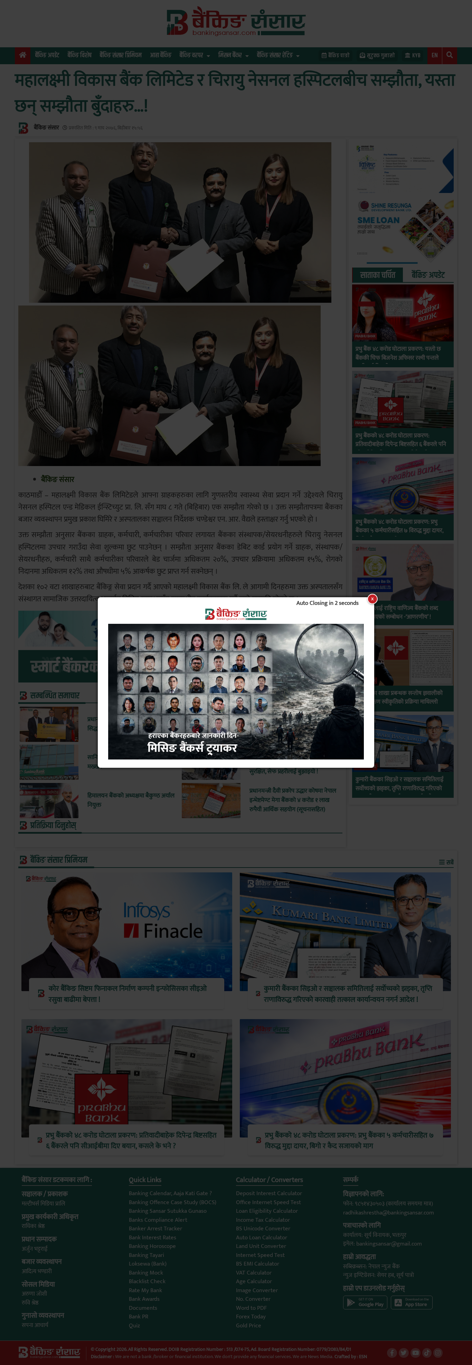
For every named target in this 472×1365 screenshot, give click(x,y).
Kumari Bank (365, 766)
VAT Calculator (254, 1273)
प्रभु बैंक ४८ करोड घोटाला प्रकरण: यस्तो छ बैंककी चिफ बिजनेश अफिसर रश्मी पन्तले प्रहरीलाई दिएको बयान (398, 358)
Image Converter (257, 1290)
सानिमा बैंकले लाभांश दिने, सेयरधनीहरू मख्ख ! (129, 762)
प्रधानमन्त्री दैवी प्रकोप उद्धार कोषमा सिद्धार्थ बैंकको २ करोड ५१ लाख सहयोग (129, 724)
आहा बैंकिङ (160, 55)
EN (435, 55)
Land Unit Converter (261, 1246)
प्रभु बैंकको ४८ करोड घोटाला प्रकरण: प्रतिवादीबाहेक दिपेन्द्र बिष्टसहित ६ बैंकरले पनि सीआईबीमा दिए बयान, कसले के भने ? (401, 444)
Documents (143, 1308)
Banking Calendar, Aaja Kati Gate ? (170, 1193)
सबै (449, 862)
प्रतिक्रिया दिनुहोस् (53, 825)
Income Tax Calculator (263, 1220)
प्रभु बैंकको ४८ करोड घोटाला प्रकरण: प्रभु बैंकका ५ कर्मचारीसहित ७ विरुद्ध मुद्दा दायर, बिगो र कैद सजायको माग (399, 530)
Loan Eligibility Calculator (267, 1211)
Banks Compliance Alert (158, 1220)
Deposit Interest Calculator (269, 1193)
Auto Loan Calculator (261, 1237)
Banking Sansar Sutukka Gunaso (168, 1211)
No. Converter (253, 1299)
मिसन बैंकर (230, 55)
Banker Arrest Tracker (155, 1228)
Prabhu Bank (365, 336)
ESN (362, 1357)
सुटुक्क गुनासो (381, 55)
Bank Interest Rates (152, 1237)
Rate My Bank (145, 1290)
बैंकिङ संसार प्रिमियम (121, 55)
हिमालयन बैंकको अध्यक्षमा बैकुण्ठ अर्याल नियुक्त (130, 800)
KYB (416, 55)
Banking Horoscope (152, 1246)
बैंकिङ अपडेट (47, 55)
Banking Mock (146, 1273)
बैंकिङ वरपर (191, 55)
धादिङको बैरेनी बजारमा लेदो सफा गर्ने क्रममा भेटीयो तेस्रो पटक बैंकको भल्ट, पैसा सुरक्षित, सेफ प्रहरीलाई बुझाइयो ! (293, 762)
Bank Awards (144, 1299)
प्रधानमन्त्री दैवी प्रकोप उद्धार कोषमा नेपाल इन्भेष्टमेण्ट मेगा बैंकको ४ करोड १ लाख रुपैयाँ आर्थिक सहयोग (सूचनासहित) (292, 800)
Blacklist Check (147, 1281)
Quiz (134, 1325)
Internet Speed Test (260, 1255)
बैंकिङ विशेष (80, 55)
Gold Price (248, 1325)
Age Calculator (254, 1281)
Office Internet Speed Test (268, 1202)
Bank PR (138, 1317)
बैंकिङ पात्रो (339, 55)
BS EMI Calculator (257, 1264)
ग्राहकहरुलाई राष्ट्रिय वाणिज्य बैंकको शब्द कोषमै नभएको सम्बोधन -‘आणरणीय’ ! (397, 613)
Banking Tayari (146, 1255)
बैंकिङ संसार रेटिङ (275, 55)
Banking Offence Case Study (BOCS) (172, 1202)
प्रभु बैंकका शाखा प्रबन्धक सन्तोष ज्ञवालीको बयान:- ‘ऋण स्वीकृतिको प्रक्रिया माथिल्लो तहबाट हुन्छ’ (399, 702)
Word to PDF (251, 1308)
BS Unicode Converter (263, 1228)
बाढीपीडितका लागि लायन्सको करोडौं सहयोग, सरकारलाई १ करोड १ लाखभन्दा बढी (291, 724)
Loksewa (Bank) (148, 1264)
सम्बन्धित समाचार (54, 696)
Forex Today (251, 1317)
